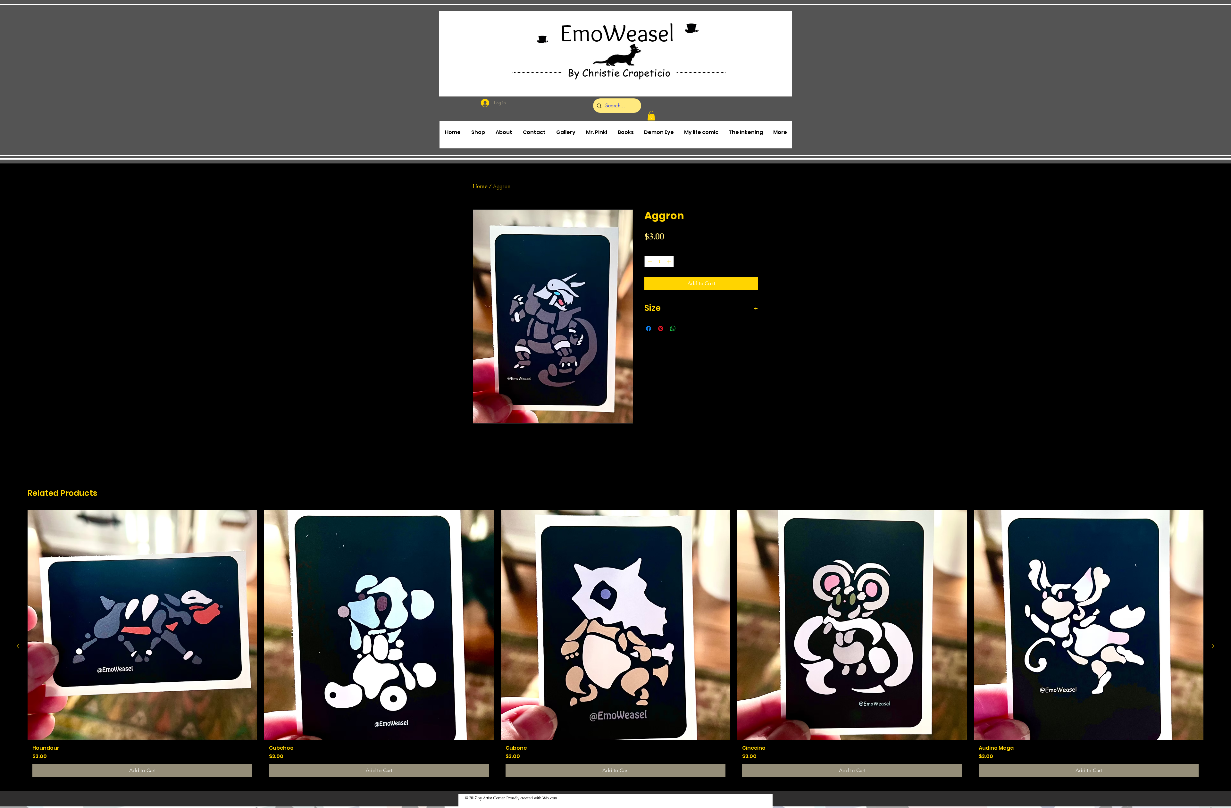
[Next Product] (1213, 646)
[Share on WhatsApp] (673, 328)
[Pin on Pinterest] (661, 328)
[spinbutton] (659, 261)
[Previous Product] (18, 646)
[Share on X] (685, 328)
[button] (651, 116)
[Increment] (669, 261)
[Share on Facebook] (648, 328)
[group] (615, 646)
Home (480, 186)
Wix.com (549, 798)
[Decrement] (649, 261)
